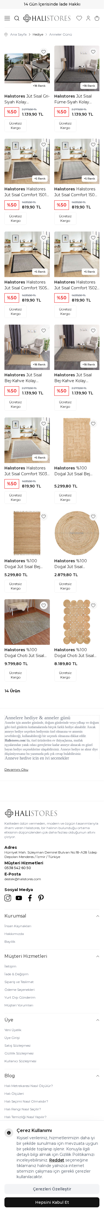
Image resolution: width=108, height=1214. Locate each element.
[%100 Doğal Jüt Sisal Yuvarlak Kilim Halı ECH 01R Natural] (77, 533)
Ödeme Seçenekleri (19, 989)
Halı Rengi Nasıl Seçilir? (22, 1109)
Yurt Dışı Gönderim (19, 997)
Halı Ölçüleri (14, 1093)
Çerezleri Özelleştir (52, 1188)
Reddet (56, 1160)
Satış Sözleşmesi (17, 1045)
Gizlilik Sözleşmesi (19, 1053)
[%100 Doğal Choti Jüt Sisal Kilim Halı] (27, 622)
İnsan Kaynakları (17, 926)
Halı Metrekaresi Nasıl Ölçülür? (28, 1086)
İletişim (10, 966)
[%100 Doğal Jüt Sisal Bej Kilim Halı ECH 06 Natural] (77, 440)
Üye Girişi (12, 1038)
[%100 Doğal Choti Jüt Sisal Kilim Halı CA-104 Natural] (77, 622)
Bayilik (9, 941)
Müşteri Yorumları (18, 1005)
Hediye (38, 34)
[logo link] (47, 18)
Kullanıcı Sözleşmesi (20, 1061)
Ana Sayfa (18, 34)
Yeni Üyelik (12, 1030)
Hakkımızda (14, 934)
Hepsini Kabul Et (52, 1202)
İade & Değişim (16, 974)
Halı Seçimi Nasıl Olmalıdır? (26, 1101)
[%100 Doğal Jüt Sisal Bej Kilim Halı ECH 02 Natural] (27, 533)
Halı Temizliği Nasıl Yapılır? (25, 1117)
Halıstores (15, 96)
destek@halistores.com (22, 879)
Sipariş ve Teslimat (19, 982)
